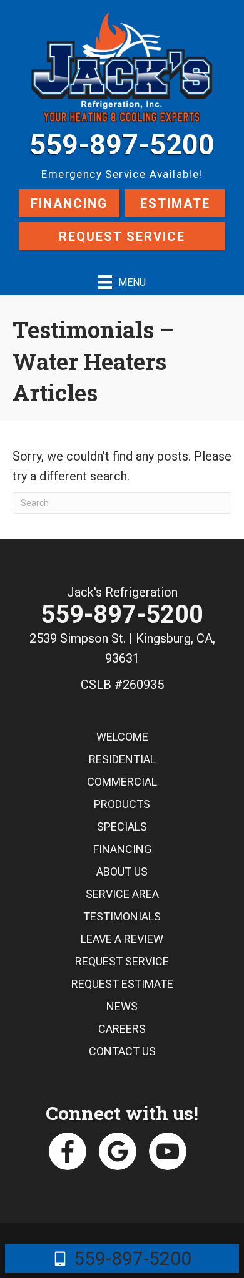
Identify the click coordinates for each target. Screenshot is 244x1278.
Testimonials (122, 916)
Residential (122, 759)
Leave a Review (122, 938)
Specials (122, 826)
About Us (122, 871)
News (122, 1006)
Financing (69, 203)
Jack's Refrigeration (122, 592)
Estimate (175, 203)
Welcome (122, 736)
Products (122, 804)
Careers (122, 1028)
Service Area (122, 893)
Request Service (122, 236)
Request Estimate (122, 983)
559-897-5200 (122, 144)
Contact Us (122, 1051)
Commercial (122, 781)
